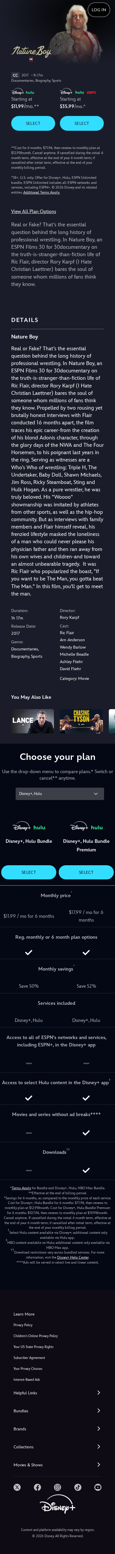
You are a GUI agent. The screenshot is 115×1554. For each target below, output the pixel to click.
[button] (57, 1393)
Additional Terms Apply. (41, 192)
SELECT (33, 123)
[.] (17, 1487)
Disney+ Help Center (72, 1257)
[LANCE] (32, 721)
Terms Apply (21, 1188)
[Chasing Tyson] (81, 721)
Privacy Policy (23, 1325)
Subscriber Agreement (29, 1358)
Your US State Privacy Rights (33, 1347)
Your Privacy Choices (28, 1369)
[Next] (105, 720)
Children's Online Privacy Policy (36, 1336)
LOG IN (99, 9)
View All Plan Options (33, 211)
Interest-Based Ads (27, 1380)
